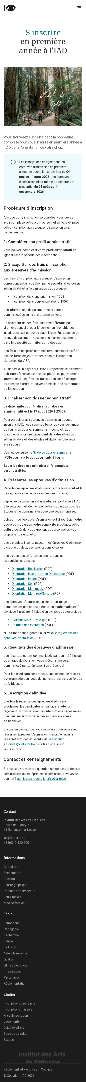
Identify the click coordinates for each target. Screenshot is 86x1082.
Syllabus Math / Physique (29, 620)
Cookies (46, 1069)
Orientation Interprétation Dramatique (38, 574)
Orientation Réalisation (27, 569)
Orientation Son (22, 584)
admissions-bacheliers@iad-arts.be (41, 779)
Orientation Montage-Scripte (32, 593)
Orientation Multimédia (28, 589)
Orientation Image (24, 579)
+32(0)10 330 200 (16, 843)
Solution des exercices (28, 625)
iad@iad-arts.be (14, 838)
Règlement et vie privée (20, 1069)
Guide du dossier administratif (54, 452)
